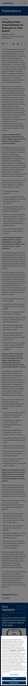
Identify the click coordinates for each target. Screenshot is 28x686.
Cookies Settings (14, 674)
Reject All (14, 678)
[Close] (25, 637)
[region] (14, 660)
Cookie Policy (13, 650)
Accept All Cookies (14, 683)
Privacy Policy (22, 650)
